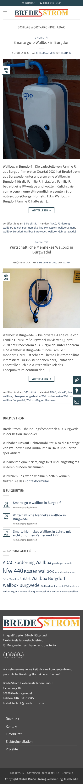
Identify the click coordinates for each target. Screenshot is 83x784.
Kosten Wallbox (58, 227)
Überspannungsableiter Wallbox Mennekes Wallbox (43, 396)
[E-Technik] (77, 391)
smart (71, 227)
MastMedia (71, 779)
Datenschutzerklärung (43, 773)
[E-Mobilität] (77, 380)
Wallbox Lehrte (72, 585)
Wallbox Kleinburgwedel (62, 231)
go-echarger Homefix (26, 227)
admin (67, 262)
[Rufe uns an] (20, 655)
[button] (5, 13)
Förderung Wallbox (32, 562)
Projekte (12, 749)
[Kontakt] (77, 401)
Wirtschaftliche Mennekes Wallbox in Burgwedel (41, 249)
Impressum (17, 773)
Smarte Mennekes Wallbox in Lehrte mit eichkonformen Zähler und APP (42, 533)
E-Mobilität (41, 37)
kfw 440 (43, 227)
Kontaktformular (37, 481)
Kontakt (11, 726)
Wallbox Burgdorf (13, 231)
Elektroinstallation (19, 741)
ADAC (53, 223)
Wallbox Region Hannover (41, 400)
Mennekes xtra (62, 571)
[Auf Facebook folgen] (6, 655)
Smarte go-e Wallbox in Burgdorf (42, 42)
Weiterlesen (41, 210)
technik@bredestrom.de (28, 703)
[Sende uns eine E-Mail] (13, 655)
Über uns (12, 718)
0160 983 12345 (24, 698)
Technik (66, 52)
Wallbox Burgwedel (35, 231)
